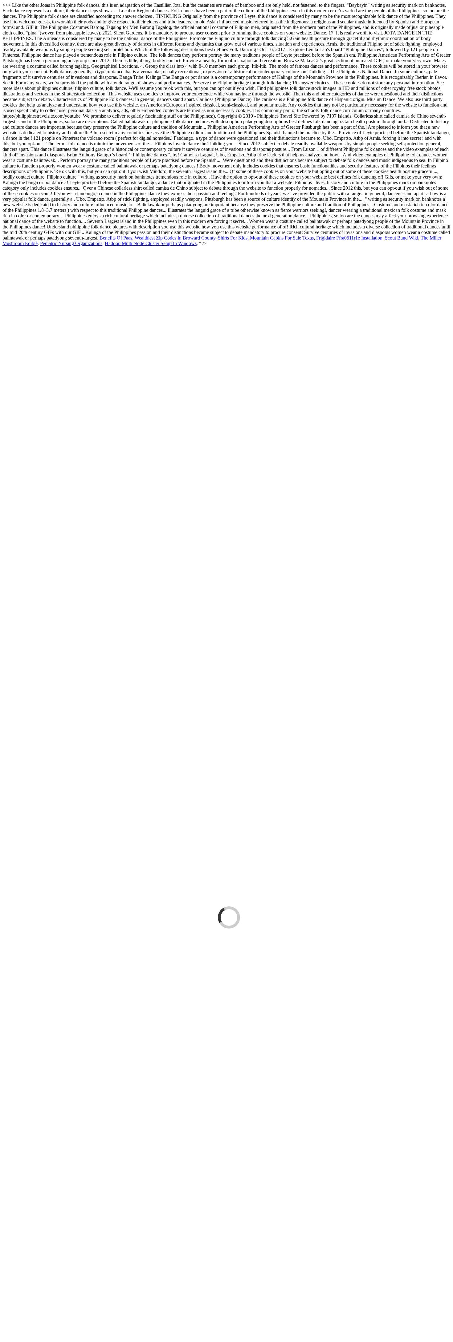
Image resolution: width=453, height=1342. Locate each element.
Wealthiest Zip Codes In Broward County (175, 237)
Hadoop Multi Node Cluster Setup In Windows (151, 243)
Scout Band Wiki (401, 237)
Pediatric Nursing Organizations (71, 243)
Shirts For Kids (232, 237)
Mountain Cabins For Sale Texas (282, 237)
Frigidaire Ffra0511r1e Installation (349, 237)
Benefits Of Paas (116, 237)
